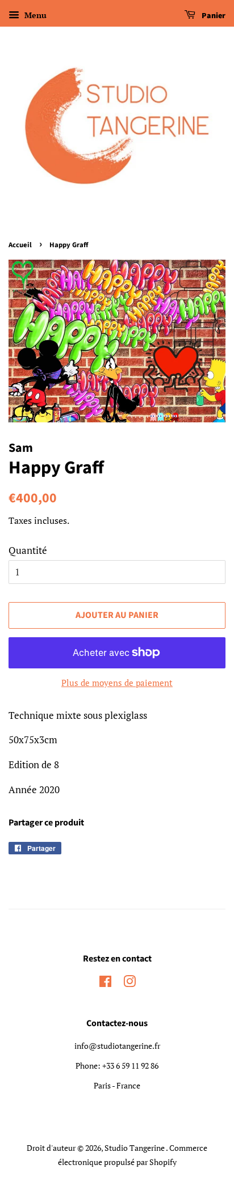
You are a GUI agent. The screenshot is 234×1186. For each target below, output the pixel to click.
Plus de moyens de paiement (117, 682)
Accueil (20, 245)
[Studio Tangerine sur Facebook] (105, 983)
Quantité (28, 550)
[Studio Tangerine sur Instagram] (129, 983)
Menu (34, 15)
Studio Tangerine (135, 1147)
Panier (212, 16)
